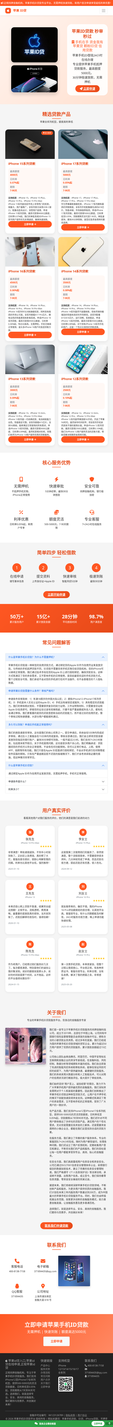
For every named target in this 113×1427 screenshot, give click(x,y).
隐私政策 (70, 1415)
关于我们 (45, 1383)
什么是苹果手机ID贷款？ (21, 765)
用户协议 (82, 1415)
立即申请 (89, 89)
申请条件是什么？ (17, 781)
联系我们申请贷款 (56, 1226)
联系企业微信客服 (47, 1423)
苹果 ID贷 (19, 10)
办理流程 (45, 1372)
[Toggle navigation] (103, 11)
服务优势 (45, 1369)
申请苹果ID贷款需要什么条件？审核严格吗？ (32, 690)
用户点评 (45, 1379)
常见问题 (45, 1376)
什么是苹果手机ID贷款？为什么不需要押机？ (32, 657)
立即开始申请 (56, 595)
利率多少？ (14, 789)
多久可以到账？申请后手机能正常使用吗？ (30, 724)
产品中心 (45, 1365)
